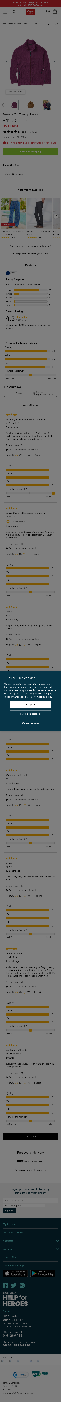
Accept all (30, 704)
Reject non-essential (30, 713)
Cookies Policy (44, 696)
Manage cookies (30, 723)
